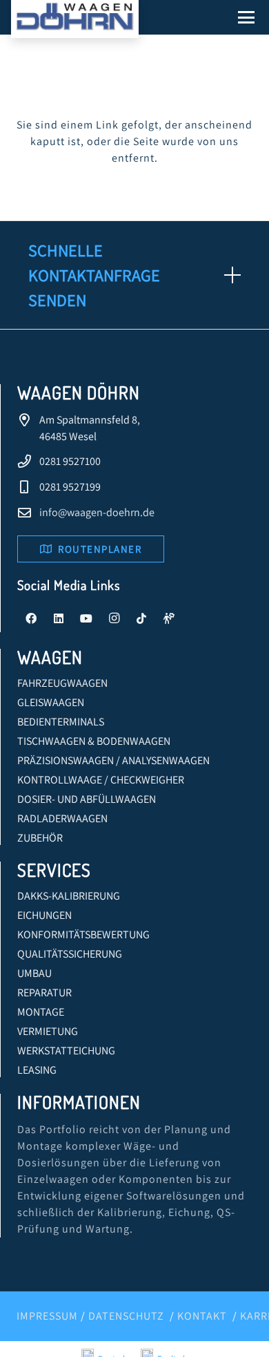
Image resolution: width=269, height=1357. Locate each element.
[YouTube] (86, 618)
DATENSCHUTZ (126, 1316)
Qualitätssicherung (69, 954)
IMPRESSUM (47, 1316)
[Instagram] (114, 618)
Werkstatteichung (66, 1050)
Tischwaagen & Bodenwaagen (93, 741)
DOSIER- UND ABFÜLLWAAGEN (86, 799)
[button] (246, 17)
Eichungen (44, 915)
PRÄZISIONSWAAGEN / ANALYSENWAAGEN (113, 760)
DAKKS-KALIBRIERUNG (68, 896)
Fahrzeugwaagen (62, 683)
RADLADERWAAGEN (62, 818)
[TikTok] (141, 618)
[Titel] (169, 618)
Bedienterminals (60, 721)
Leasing (37, 1070)
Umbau (34, 973)
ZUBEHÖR (40, 838)
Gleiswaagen (50, 702)
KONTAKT (202, 1316)
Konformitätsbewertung (83, 934)
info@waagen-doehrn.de (97, 512)
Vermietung (47, 1031)
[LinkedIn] (58, 618)
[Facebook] (31, 618)
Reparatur (44, 992)
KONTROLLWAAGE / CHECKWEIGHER (100, 779)
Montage (40, 1012)
